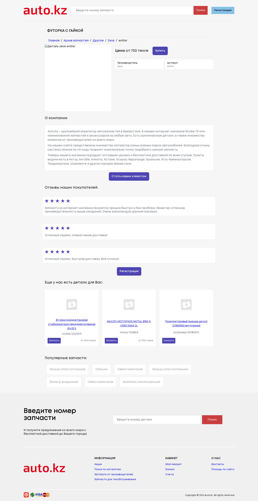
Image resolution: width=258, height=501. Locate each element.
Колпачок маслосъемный (141, 382)
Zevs (111, 40)
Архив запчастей (76, 40)
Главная (53, 40)
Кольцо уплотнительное (67, 369)
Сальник (101, 369)
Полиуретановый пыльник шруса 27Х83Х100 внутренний (186, 323)
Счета (169, 474)
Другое (98, 40)
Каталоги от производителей (113, 474)
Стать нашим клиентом (129, 176)
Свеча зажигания (130, 369)
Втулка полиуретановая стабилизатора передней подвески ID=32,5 (71, 324)
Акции (98, 464)
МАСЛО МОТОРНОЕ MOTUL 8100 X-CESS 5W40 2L (129, 323)
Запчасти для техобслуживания (115, 479)
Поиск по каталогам (107, 469)
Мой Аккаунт (173, 464)
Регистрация (222, 10)
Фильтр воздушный (64, 382)
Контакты (217, 464)
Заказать (54, 341)
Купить (160, 50)
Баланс (170, 469)
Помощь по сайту (222, 469)
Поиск (200, 10)
